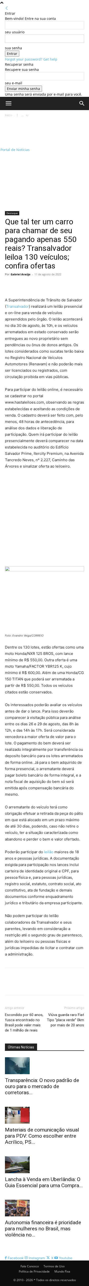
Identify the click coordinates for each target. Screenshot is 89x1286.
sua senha (13, 48)
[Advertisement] (44, 164)
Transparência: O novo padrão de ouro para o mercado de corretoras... (42, 1086)
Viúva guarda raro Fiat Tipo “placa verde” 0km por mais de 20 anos (65, 1020)
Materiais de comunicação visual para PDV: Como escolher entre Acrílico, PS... (42, 1136)
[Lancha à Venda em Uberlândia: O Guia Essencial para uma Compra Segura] (44, 1164)
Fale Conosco (30, 1266)
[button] (8, 103)
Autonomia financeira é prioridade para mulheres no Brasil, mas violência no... (43, 1229)
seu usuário (14, 32)
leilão (48, 852)
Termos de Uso (54, 1266)
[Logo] (32, 126)
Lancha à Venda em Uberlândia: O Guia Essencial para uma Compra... (44, 1182)
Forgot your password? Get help (31, 59)
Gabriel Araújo (20, 274)
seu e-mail (13, 83)
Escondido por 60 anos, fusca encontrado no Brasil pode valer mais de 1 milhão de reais (24, 1022)
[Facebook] (10, 285)
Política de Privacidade (34, 1271)
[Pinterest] (33, 285)
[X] (21, 285)
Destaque (12, 213)
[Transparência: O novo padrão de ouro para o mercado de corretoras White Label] (44, 1065)
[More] (55, 285)
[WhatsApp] (44, 285)
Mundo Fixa (62, 1271)
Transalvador (17, 306)
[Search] (82, 103)
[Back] (6, 8)
